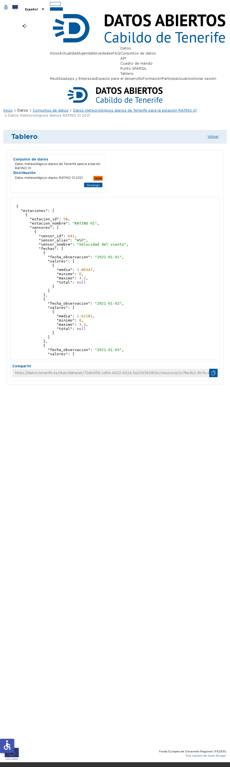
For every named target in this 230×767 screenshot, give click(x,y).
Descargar (93, 185)
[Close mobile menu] (56, 9)
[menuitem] (34, 9)
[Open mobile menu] (55, 4)
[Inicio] (6, 7)
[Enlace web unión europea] (15, 7)
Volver (213, 136)
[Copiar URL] (213, 373)
